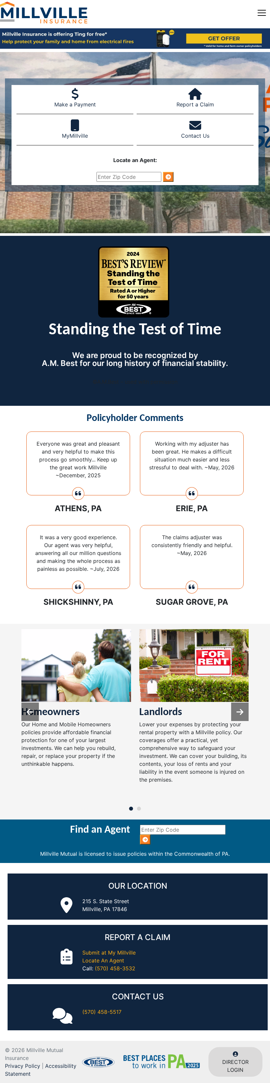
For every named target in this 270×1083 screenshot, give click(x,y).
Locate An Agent (103, 960)
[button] (240, 712)
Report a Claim (195, 104)
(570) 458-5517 (102, 1012)
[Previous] (30, 712)
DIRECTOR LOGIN (235, 1066)
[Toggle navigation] (262, 12)
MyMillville (75, 135)
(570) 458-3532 (115, 968)
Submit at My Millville (109, 952)
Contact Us (195, 135)
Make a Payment (75, 104)
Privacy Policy (22, 1066)
